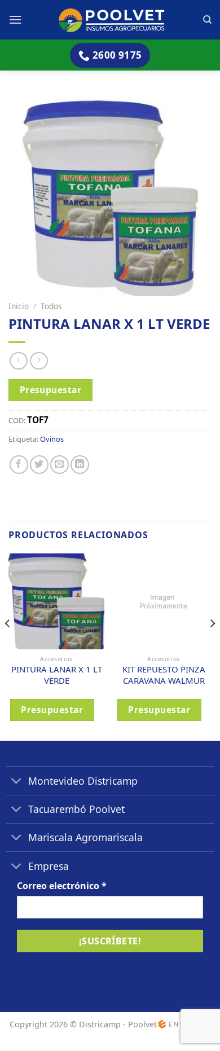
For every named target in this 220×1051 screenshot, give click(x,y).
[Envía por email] (59, 464)
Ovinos (52, 439)
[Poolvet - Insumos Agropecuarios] (112, 19)
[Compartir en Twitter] (39, 464)
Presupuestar (51, 390)
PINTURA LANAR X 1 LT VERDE (56, 674)
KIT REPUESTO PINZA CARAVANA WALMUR (163, 674)
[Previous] (8, 646)
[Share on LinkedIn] (80, 464)
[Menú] (15, 19)
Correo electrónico (62, 886)
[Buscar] (207, 19)
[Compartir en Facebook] (19, 464)
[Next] (212, 646)
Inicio (18, 306)
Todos (51, 306)
